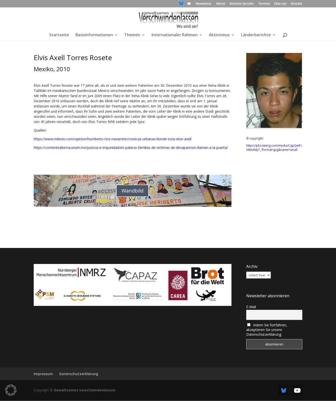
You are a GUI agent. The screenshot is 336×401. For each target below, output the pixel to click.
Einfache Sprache (242, 4)
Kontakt (296, 4)
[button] (11, 390)
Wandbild (132, 190)
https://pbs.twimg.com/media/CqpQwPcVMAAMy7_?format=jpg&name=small (274, 147)
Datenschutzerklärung (78, 373)
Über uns (280, 4)
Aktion (220, 4)
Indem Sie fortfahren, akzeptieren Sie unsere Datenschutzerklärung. (266, 330)
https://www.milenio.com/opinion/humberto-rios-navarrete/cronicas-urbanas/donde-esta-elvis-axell (112, 139)
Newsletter (204, 4)
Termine (264, 4)
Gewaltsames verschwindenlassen (84, 390)
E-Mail (251, 306)
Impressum (43, 373)
